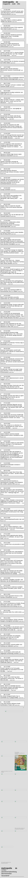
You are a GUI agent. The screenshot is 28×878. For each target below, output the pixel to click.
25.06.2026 (7, 107)
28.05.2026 (7, 169)
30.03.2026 (7, 348)
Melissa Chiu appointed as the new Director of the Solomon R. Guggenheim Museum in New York (12, 325)
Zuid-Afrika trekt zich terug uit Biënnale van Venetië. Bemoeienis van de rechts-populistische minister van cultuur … (12, 417)
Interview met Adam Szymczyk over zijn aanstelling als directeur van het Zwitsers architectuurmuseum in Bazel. (12, 387)
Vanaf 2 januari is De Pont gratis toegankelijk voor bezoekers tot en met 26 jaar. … (12, 669)
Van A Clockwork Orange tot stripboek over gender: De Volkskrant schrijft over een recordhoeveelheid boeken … (12, 252)
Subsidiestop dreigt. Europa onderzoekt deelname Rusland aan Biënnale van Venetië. (12, 306)
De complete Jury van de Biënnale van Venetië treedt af (12, 215)
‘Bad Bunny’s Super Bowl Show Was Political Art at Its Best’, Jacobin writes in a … (12, 473)
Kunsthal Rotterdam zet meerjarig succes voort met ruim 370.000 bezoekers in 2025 (10, 637)
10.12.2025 (7, 666)
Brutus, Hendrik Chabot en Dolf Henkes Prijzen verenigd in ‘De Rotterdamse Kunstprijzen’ (12, 444)
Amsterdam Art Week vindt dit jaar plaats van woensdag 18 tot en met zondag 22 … (11, 117)
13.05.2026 (7, 194)
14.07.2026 (7, 59)
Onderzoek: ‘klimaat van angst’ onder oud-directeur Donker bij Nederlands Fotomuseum (11, 370)
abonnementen (6, 873)
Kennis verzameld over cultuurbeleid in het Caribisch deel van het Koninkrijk (12, 553)
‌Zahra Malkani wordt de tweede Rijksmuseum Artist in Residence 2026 (12, 435)
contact (3, 870)
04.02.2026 (7, 479)
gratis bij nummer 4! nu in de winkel (6, 772)
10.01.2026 (7, 585)
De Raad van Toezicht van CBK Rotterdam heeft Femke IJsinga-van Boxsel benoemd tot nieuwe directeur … (12, 127)
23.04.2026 (7, 259)
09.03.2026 (7, 384)
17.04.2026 (7, 279)
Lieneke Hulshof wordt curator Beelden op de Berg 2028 (12, 233)
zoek (14, 4)
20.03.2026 (7, 367)
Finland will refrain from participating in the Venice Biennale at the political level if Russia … (12, 282)
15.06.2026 (7, 123)
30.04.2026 (7, 213)
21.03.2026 (7, 357)
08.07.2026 (7, 83)
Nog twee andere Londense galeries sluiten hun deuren (11, 20)
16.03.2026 (7, 376)
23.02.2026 (7, 413)
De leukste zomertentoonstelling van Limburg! (20, 753)
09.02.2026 (7, 470)
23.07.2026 (7, 51)
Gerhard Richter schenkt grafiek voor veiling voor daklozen (11, 645)
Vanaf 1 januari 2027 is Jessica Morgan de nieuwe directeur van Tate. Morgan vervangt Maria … (12, 54)
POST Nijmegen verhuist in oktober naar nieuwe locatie (12, 85)
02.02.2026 (7, 498)
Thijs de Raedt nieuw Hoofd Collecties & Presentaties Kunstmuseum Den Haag (12, 512)
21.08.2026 (7, 9)
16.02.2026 (7, 432)
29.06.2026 (7, 98)
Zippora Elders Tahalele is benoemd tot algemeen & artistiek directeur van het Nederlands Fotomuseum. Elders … (12, 502)
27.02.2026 (7, 394)
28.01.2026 (7, 525)
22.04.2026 (7, 267)
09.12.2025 (7, 675)
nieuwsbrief (5, 876)
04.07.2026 (7, 91)
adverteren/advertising (9, 872)
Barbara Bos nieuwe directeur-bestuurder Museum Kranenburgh (12, 70)
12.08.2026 (7, 18)
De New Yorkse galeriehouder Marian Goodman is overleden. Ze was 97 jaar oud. (12, 537)
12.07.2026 (7, 76)
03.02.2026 (7, 488)
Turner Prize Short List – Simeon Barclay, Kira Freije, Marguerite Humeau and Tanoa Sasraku (12, 262)
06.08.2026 (7, 26)
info (18, 4)
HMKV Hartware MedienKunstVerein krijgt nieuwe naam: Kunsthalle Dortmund (11, 36)
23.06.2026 (7, 114)
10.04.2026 (7, 312)
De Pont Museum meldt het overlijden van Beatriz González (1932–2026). (12, 588)
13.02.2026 (7, 441)
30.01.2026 (7, 509)
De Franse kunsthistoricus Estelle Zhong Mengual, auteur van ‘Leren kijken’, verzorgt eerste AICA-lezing (12, 605)
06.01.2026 (7, 610)
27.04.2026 (7, 220)
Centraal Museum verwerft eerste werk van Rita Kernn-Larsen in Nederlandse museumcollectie (12, 12)
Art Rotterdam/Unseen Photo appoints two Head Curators (12, 28)
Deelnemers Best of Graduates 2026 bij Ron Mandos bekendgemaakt (12, 78)
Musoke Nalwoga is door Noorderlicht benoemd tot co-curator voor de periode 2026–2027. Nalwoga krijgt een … (12, 492)
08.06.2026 (7, 152)
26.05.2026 (7, 178)
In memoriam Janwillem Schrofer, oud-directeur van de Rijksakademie (12, 580)
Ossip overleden (8, 189)
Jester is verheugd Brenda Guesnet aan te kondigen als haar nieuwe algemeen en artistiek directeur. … (12, 136)
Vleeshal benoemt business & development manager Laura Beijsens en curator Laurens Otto (12, 482)
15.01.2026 (7, 559)
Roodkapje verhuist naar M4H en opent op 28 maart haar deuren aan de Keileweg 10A (12, 397)
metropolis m (10, 2)
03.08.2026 (7, 33)
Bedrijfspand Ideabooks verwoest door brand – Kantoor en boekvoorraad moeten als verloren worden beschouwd (12, 361)
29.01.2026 (7, 517)
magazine (6, 4)
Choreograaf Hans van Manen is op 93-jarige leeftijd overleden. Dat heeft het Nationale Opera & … (12, 661)
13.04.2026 (7, 295)
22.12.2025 (7, 650)
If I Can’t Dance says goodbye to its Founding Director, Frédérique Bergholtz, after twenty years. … (11, 198)
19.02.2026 (7, 423)
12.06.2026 (7, 133)
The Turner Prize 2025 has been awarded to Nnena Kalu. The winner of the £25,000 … (12, 678)
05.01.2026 (7, 618)
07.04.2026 (7, 331)
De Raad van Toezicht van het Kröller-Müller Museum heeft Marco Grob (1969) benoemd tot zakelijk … (12, 572)
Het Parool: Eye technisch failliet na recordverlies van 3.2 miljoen (12, 290)
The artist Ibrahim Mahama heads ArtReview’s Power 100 (10, 704)
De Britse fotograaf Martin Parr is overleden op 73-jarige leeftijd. (12, 696)
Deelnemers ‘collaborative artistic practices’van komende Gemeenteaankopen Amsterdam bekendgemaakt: (10, 224)
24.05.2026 (7, 188)
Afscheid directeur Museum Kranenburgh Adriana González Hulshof (12, 172)
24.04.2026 (7, 238)
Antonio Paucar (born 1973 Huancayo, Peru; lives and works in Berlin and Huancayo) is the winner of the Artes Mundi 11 (12, 563)
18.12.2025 (7, 658)
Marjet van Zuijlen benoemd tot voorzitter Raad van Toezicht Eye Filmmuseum (10, 45)
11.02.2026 (7, 450)
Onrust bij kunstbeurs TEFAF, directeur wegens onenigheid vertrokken (12, 620)
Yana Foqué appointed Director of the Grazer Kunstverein (12, 596)
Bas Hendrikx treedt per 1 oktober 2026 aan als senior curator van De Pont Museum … (12, 101)
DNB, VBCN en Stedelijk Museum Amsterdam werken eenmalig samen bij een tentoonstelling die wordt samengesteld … (12, 688)
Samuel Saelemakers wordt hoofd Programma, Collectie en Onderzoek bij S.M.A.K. (12, 351)
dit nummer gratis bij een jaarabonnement (6, 863)
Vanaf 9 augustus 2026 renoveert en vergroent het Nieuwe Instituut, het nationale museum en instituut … (11, 146)
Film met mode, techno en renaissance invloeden (20, 829)
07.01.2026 (7, 601)
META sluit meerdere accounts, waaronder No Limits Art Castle (12, 297)
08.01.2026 (7, 594)
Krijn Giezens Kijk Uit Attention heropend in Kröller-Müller (12, 62)
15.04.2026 (7, 288)
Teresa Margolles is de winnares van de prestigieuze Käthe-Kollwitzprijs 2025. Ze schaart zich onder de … (12, 628)
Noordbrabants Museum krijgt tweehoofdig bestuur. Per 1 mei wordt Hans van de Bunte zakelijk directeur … (12, 334)
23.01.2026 (7, 542)
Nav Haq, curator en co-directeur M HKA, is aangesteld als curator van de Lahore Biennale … (12, 426)
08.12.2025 (7, 684)
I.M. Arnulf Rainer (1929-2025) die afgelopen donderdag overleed (12, 652)
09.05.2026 (7, 204)
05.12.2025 (7, 702)
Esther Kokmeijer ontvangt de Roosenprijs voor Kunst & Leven (11, 163)
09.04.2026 (7, 322)
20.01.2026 (7, 550)
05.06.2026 (7, 160)
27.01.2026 (7, 534)
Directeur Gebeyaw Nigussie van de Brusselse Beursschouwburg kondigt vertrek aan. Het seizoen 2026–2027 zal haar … (12, 407)
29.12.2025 (7, 625)
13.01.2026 (7, 578)
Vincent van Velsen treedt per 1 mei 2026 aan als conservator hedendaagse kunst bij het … (12, 528)
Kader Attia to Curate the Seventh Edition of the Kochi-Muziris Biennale (11, 207)
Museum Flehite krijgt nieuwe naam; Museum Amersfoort (11, 154)
